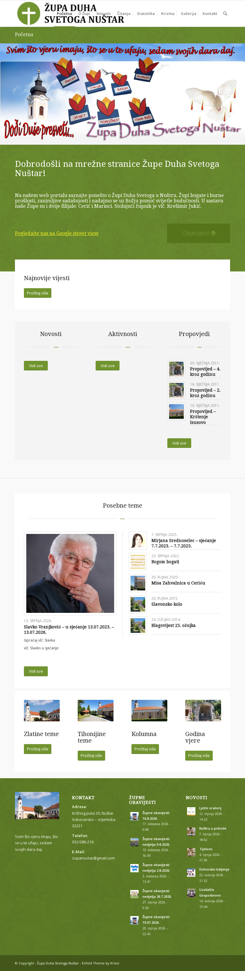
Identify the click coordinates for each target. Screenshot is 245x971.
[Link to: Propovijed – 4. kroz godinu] (176, 369)
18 (137, 137)
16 (127, 137)
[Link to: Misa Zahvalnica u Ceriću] (138, 583)
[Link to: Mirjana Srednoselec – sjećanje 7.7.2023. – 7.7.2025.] (138, 540)
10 (99, 137)
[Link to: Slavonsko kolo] (138, 604)
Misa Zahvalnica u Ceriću (178, 583)
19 (142, 137)
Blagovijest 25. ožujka (173, 625)
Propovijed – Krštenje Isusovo (203, 417)
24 (165, 137)
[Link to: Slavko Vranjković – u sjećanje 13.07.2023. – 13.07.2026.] (70, 573)
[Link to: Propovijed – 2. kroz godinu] (176, 390)
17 (132, 137)
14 (118, 137)
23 (161, 137)
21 (151, 137)
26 (175, 137)
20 (146, 137)
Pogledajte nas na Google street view (57, 233)
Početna (24, 34)
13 (113, 137)
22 (156, 137)
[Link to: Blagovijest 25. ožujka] (138, 625)
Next (240, 88)
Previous (5, 88)
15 (122, 137)
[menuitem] (64, 13)
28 (185, 137)
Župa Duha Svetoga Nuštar (58, 963)
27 (180, 137)
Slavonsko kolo (166, 604)
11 (103, 137)
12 (108, 137)
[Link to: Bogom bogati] (138, 562)
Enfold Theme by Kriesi (100, 963)
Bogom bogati (165, 561)
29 (189, 137)
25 (170, 137)
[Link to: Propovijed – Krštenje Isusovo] (176, 411)
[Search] (225, 13)
